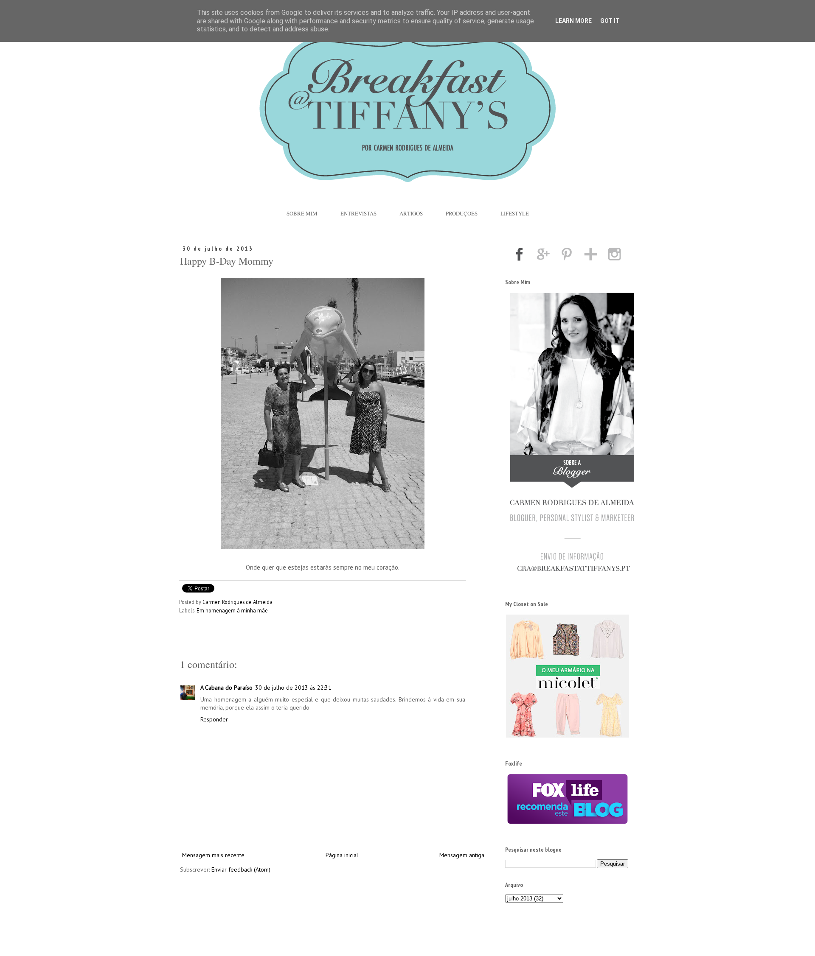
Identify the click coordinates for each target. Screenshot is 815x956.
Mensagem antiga (461, 855)
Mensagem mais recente (213, 855)
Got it (610, 20)
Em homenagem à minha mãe (232, 610)
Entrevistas (358, 213)
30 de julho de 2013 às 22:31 (293, 687)
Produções (462, 213)
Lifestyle (514, 213)
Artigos (411, 213)
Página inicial (342, 855)
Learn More (573, 20)
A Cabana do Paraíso (226, 687)
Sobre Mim (302, 213)
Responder (214, 719)
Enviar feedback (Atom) (240, 869)
